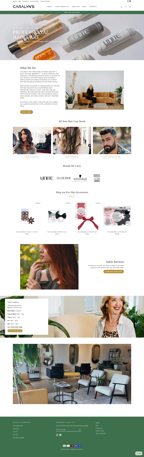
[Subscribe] (80, 430)
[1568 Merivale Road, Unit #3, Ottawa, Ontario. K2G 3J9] (72, 317)
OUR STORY (26, 112)
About (50, 6)
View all (72, 196)
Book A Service (32, 157)
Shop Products (62, 6)
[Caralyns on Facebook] (60, 435)
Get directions (15, 330)
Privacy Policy (35, 1)
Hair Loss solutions (112, 157)
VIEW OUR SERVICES (113, 271)
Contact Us (25, 1)
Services (76, 6)
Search (15, 1)
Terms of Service (45, 1)
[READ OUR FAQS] (72, 374)
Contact (93, 6)
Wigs (84, 6)
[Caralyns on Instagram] (57, 435)
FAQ (19, 1)
